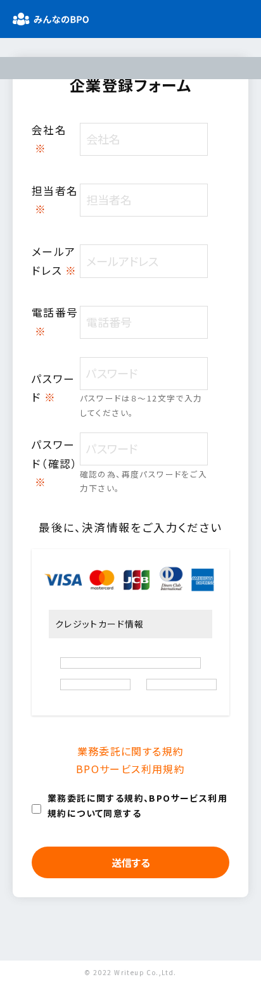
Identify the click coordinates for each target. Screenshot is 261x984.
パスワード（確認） (55, 463)
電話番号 (55, 321)
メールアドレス (54, 260)
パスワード (53, 388)
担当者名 (55, 200)
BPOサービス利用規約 (130, 768)
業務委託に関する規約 (130, 751)
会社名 (49, 139)
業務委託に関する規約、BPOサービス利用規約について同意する (137, 806)
